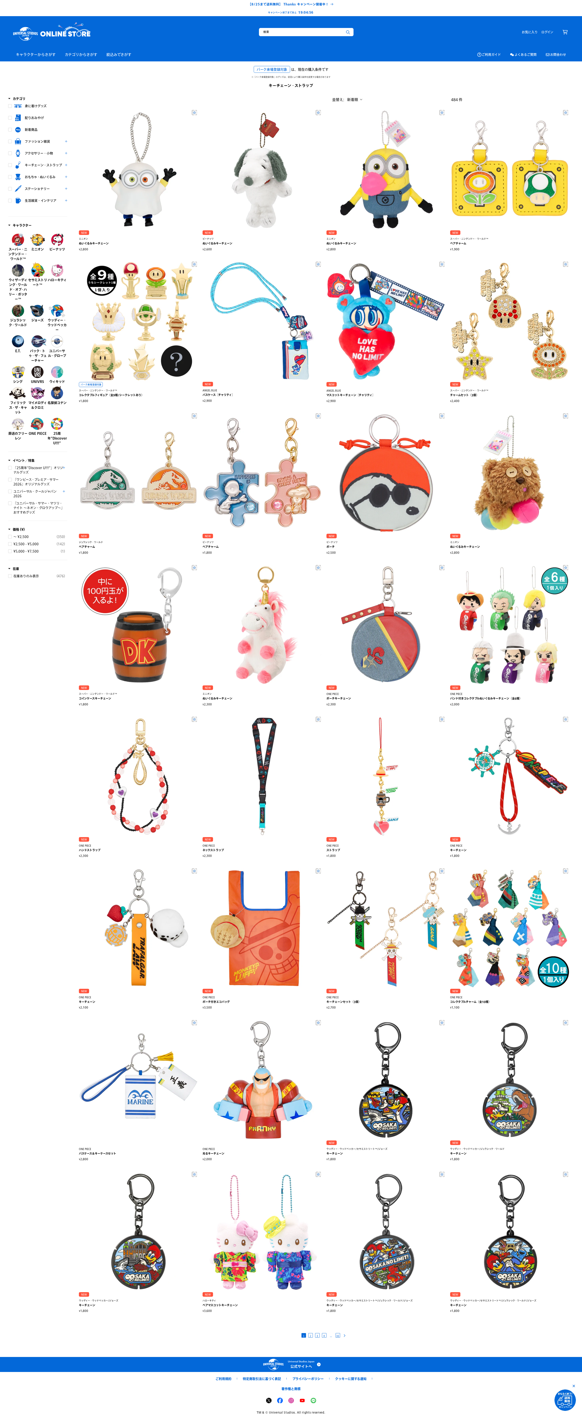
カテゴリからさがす (81, 54)
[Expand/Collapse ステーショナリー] (66, 189)
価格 (19, 529)
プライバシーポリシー (308, 1379)
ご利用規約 (223, 1379)
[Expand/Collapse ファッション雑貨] (66, 141)
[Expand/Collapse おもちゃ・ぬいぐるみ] (66, 177)
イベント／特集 (24, 460)
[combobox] (306, 32)
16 (337, 1336)
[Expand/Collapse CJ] (64, 491)
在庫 (16, 568)
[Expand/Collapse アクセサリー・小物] (66, 153)
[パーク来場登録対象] (138, 321)
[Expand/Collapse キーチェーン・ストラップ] (66, 165)
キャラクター (22, 225)
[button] (565, 32)
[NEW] (138, 169)
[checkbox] (37, 106)
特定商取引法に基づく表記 (262, 1379)
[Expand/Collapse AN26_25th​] (64, 468)
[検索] (348, 32)
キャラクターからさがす (36, 54)
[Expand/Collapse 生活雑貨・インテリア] (66, 200)
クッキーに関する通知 (350, 1379)
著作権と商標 (291, 1389)
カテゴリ (19, 98)
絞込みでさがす (118, 54)
